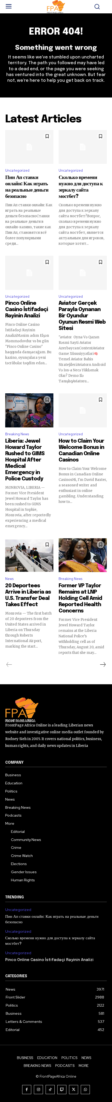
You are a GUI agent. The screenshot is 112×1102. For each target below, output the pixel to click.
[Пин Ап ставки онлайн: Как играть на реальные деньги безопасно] (29, 147)
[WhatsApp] (85, 1089)
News (9, 579)
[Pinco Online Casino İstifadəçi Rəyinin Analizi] (29, 273)
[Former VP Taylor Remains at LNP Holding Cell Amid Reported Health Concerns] (83, 555)
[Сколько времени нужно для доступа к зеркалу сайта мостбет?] (83, 147)
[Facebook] (26, 1089)
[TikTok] (50, 1089)
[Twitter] (73, 1089)
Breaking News (17, 434)
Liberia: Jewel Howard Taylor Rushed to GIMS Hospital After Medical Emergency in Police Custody (25, 460)
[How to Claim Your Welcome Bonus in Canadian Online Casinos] (83, 410)
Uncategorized (17, 170)
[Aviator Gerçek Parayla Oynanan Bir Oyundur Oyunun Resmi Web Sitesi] (83, 273)
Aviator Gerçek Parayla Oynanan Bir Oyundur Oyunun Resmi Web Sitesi (82, 316)
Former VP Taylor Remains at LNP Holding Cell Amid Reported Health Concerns (80, 598)
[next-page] (102, 665)
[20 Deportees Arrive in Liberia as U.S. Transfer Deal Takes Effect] (29, 555)
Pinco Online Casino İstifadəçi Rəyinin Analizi (26, 310)
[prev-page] (9, 665)
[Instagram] (38, 1089)
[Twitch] (61, 1089)
